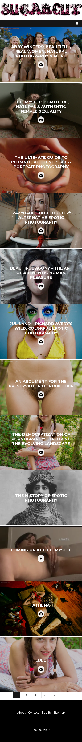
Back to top (39, 730)
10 (54, 695)
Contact (33, 712)
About (21, 712)
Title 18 (46, 712)
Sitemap (59, 712)
